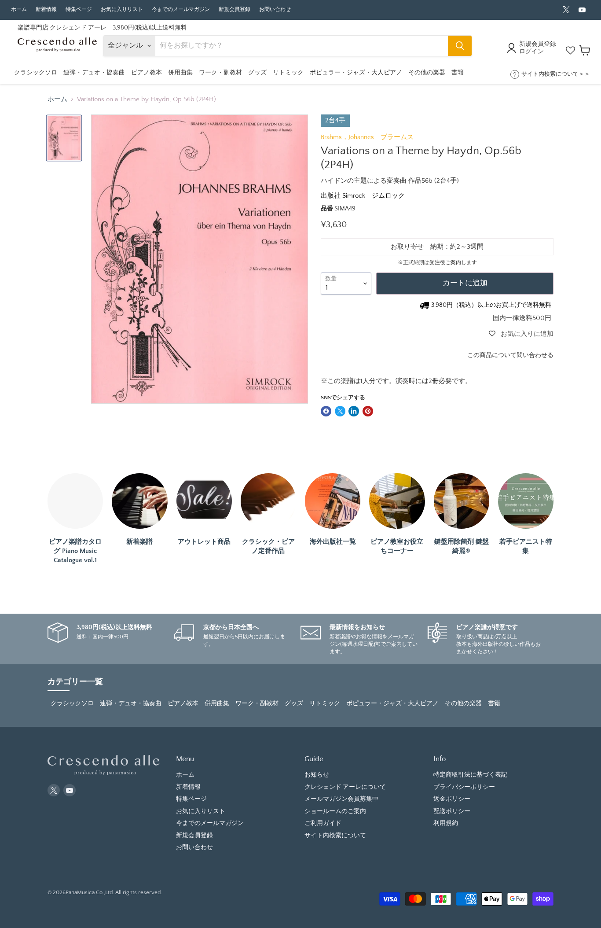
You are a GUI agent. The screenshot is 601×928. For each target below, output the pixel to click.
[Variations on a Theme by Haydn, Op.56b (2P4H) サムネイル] (64, 138)
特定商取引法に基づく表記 (470, 774)
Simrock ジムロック (373, 195)
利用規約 (445, 823)
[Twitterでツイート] (340, 411)
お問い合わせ (275, 9)
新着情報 (46, 9)
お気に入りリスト (122, 9)
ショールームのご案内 (335, 811)
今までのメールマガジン (181, 9)
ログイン (531, 51)
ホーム (19, 9)
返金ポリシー (451, 799)
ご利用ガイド (322, 823)
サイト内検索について (335, 835)
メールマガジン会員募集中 (341, 799)
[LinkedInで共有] (353, 411)
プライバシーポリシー (464, 787)
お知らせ (316, 774)
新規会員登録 (234, 9)
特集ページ (79, 9)
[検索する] (460, 46)
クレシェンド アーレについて (345, 787)
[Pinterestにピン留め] (368, 411)
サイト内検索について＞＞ (555, 74)
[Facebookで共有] (326, 411)
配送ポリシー (451, 811)
